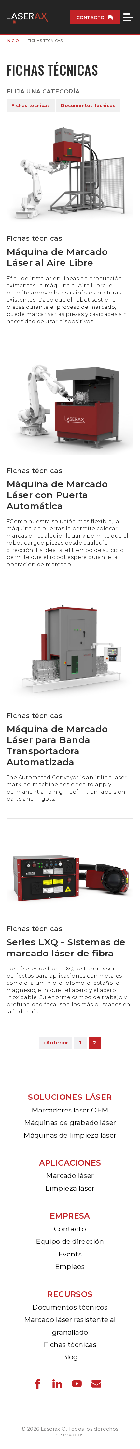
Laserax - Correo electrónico (96, 1384)
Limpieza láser (70, 1188)
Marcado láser (70, 1175)
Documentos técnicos (88, 105)
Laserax (29, 17)
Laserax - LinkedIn (57, 1384)
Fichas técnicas (30, 105)
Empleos (70, 1266)
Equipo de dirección (70, 1241)
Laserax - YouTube (77, 1384)
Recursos (69, 1294)
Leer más (70, 232)
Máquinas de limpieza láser (69, 1135)
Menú (128, 17)
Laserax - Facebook (38, 1384)
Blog (70, 1357)
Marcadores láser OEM (70, 1110)
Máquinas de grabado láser (70, 1122)
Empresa (70, 1216)
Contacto (91, 17)
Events (70, 1254)
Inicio (13, 40)
